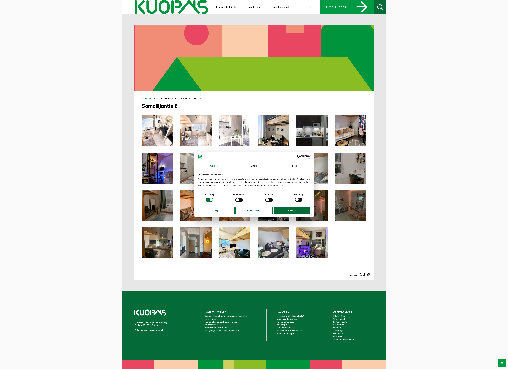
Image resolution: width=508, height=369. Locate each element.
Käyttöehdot (339, 336)
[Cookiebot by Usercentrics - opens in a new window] (299, 157)
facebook (364, 274)
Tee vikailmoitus (284, 327)
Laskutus (337, 327)
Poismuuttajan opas (286, 333)
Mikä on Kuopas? (340, 316)
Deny (216, 210)
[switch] (239, 200)
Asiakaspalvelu (281, 7)
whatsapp (360, 274)
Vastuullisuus (339, 325)
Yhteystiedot (339, 319)
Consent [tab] (214, 166)
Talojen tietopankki (285, 322)
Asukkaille (255, 7)
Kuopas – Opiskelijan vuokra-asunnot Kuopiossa (226, 316)
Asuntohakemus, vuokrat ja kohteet (221, 322)
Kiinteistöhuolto (340, 322)
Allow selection (254, 210)
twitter (368, 274)
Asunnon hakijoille (226, 7)
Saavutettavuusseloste (343, 339)
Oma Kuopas (336, 7)
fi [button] (310, 7)
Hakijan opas (210, 319)
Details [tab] (254, 166)
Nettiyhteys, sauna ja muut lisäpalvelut (222, 330)
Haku (380, 7)
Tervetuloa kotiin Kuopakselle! (290, 316)
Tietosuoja (338, 330)
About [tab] (294, 166)
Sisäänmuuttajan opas (287, 319)
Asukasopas (282, 325)
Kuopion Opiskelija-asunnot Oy (171, 7)
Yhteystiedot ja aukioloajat (148, 330)
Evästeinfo (338, 333)
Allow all (292, 210)
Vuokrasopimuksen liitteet (216, 327)
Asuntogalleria (151, 98)
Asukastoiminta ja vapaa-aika (290, 330)
